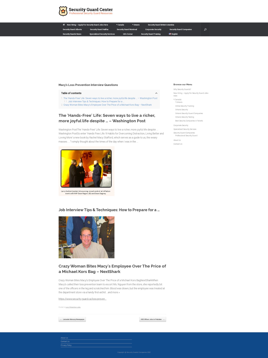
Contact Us (178, 144)
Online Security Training (184, 106)
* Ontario (136, 25)
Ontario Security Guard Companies (189, 113)
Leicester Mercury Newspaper (72, 319)
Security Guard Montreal (127, 29)
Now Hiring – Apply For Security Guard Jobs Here (87, 25)
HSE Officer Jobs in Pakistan (153, 319)
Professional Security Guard (186, 136)
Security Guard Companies (181, 29)
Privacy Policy (66, 345)
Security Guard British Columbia (161, 25)
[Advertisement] (134, 62)
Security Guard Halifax (99, 29)
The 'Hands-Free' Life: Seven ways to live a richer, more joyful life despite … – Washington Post (110, 98)
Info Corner (128, 34)
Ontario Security (181, 110)
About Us (177, 140)
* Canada (120, 25)
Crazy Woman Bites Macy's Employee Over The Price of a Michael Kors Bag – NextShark (108, 105)
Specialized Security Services (102, 34)
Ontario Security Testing (184, 117)
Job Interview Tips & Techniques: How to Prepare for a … (96, 101)
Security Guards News (72, 34)
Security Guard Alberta (72, 29)
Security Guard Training (151, 34)
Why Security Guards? (182, 89)
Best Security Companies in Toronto (189, 121)
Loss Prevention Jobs (73, 307)
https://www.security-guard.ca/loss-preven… (82, 298)
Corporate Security (153, 29)
